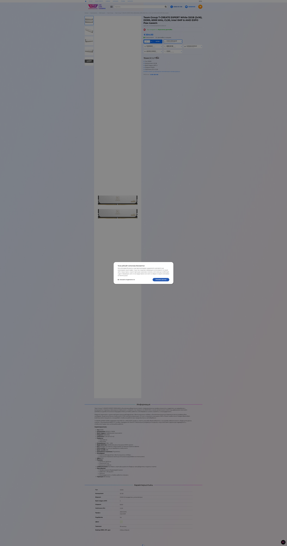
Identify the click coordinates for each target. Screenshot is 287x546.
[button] (126, 279)
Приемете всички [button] (160, 279)
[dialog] (143, 273)
